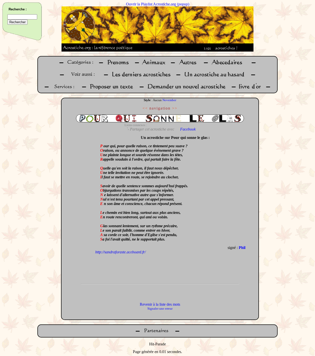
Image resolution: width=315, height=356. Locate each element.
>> (174, 108)
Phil (242, 247)
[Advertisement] (79, 207)
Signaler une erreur (160, 308)
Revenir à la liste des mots (160, 304)
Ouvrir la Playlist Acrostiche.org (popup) (157, 4)
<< (145, 108)
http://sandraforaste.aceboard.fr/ (120, 252)
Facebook (188, 129)
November (169, 100)
